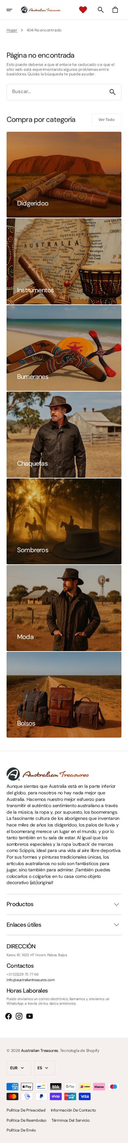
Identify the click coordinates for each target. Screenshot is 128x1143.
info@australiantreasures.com (31, 980)
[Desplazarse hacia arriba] (120, 1135)
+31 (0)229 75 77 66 (23, 974)
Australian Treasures (39, 1050)
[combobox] (55, 92)
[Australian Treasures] (40, 10)
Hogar (12, 30)
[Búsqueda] (112, 92)
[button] (14, 10)
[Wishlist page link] (83, 10)
